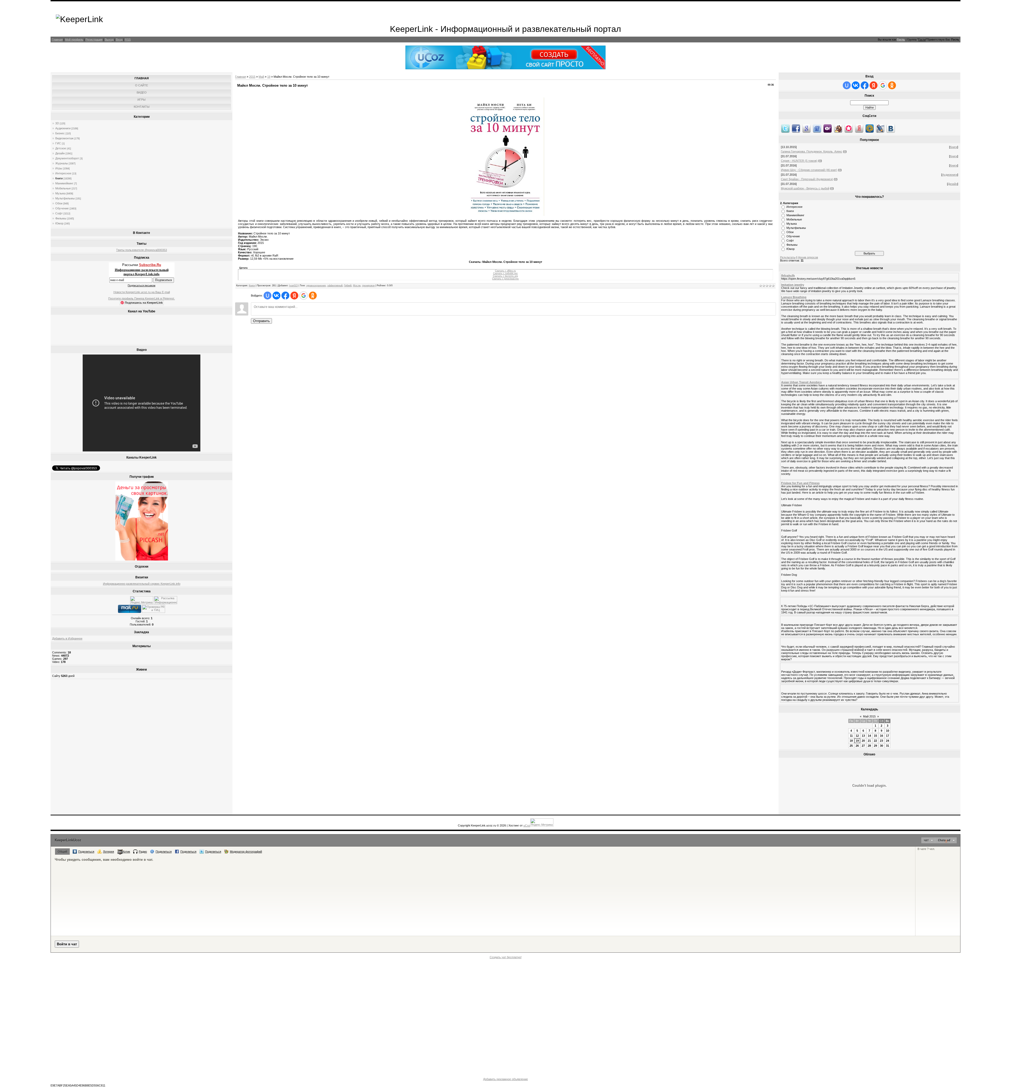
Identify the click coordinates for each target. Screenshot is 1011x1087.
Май (261, 76)
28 (869, 745)
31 (887, 745)
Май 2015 (869, 716)
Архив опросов (808, 257)
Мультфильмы (65, 198)
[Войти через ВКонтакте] (276, 295)
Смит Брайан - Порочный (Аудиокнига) (807, 179)
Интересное (63, 173)
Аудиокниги (63, 128)
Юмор (59, 223)
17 (887, 735)
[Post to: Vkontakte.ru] (890, 128)
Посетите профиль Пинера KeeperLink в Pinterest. (141, 298)
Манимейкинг (64, 183)
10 (887, 730)
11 (851, 735)
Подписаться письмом (141, 285)
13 (863, 735)
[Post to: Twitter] (785, 128)
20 (863, 740)
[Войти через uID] (267, 295)
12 (857, 735)
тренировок (368, 285)
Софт (59, 213)
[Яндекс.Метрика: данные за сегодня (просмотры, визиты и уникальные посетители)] (141, 600)
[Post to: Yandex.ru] (859, 128)
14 (869, 735)
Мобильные (63, 188)
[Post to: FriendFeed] (817, 128)
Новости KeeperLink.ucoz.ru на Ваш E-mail (141, 292)
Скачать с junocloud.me (505, 278)
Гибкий (347, 285)
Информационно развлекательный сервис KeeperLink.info (141, 583)
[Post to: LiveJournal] (880, 128)
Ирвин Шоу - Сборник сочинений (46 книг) (809, 169)
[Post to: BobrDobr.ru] (838, 128)
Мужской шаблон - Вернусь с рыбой (805, 188)
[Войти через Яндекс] (294, 295)
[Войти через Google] (303, 295)
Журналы (61, 163)
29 (875, 745)
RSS (128, 39)
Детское (60, 148)
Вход (119, 39)
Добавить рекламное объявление (505, 1079)
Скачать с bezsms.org (505, 276)
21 (869, 740)
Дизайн (60, 153)
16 (881, 735)
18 (851, 740)
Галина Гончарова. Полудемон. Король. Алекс (811, 151)
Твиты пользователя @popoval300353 (141, 250)
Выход (109, 39)
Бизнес (60, 133)
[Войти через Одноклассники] (313, 295)
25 (851, 745)
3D (57, 123)
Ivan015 (293, 285)
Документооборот (67, 158)
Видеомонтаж (64, 138)
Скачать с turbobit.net (505, 273)
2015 (252, 76)
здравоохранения (316, 285)
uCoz (526, 825)
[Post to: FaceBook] (796, 128)
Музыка (60, 193)
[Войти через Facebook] (285, 295)
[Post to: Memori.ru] (848, 128)
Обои (58, 203)
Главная (57, 39)
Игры (58, 168)
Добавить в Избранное (67, 638)
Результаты (788, 257)
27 (863, 745)
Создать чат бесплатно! (506, 957)
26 (857, 745)
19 (268, 76)
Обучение (62, 208)
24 (887, 740)
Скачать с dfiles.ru (505, 270)
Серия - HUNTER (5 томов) (799, 160)
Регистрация (94, 39)
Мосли (356, 285)
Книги (59, 178)
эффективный (335, 285)
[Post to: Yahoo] (827, 128)
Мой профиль (74, 39)
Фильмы (60, 218)
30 (881, 745)
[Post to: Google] (806, 128)
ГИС (58, 143)
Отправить (261, 321)
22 (875, 740)
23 (881, 740)
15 (875, 735)
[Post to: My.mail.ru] (869, 128)
